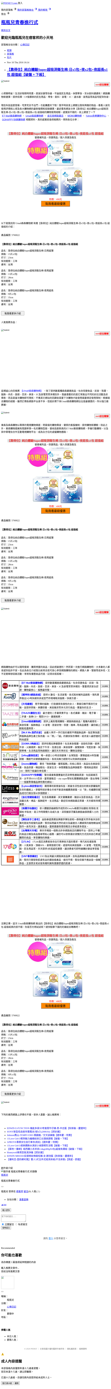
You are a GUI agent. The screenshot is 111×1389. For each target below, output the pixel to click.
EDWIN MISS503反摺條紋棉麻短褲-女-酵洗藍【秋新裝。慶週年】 (40, 1156)
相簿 (9, 50)
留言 (26, 1191)
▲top (3, 1204)
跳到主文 (5, 30)
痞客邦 (19, 1191)
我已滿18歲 (7, 1383)
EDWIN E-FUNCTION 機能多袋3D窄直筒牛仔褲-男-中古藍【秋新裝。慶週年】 (47, 1128)
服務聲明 (83, 1349)
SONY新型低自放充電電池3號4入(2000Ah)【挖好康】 (34, 1131)
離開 (16, 1383)
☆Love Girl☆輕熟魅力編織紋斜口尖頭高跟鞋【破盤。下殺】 (38, 1138)
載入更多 (6, 1210)
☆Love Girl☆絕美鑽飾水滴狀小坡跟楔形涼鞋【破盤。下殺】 (38, 1145)
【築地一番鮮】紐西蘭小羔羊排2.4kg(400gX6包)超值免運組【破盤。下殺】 (45, 1149)
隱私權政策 (71, 1349)
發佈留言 (6, 1228)
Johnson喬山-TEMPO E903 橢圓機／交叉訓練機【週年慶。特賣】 (40, 1135)
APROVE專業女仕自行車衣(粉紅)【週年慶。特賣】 (33, 1142)
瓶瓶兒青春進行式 (19, 22)
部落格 (10, 54)
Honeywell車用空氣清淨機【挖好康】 (26, 1152)
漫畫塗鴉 (23, 1199)
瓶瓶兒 (4, 1175)
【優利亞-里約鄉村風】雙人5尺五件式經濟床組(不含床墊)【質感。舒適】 (44, 1159)
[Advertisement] (55, 361)
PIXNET (34, 1349)
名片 (9, 57)
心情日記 (24, 44)
